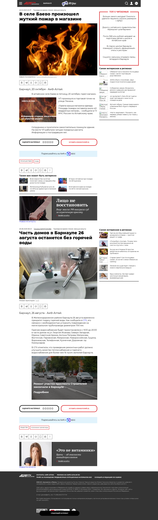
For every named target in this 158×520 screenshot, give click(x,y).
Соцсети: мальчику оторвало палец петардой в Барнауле (119, 58)
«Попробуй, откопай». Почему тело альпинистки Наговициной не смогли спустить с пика (123, 243)
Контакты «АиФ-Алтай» (45, 475)
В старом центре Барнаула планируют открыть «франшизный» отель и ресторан (119, 48)
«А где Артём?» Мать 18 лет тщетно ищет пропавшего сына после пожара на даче (123, 98)
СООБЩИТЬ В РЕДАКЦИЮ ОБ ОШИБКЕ (108, 477)
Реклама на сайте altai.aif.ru (68, 475)
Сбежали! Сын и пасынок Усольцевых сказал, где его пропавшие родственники (124, 74)
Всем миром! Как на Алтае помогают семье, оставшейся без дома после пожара (42, 181)
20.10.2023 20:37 (25, 10)
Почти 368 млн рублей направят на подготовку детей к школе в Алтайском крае (119, 38)
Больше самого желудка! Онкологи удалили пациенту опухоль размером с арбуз (119, 18)
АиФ (37, 300)
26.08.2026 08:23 (25, 229)
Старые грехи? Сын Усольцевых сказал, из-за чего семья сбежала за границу (124, 259)
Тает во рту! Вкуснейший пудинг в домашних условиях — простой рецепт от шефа (123, 235)
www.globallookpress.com (47, 77)
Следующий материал (59, 513)
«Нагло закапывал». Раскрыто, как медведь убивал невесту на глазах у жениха (124, 114)
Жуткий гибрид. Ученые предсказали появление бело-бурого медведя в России (124, 106)
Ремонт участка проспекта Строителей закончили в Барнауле (60, 385)
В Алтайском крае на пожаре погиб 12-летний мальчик (80, 188)
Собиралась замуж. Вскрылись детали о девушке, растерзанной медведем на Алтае (122, 90)
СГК (84, 320)
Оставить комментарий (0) (79, 142)
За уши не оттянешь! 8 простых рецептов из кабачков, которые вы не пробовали (124, 251)
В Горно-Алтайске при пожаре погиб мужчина (80, 180)
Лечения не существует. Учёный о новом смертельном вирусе (123, 267)
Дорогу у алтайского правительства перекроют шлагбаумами (119, 28)
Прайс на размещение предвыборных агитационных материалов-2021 (64, 477)
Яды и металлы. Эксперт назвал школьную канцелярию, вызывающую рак (122, 276)
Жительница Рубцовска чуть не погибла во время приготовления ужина (43, 189)
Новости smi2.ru (27, 221)
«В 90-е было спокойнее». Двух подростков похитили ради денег (123, 81)
